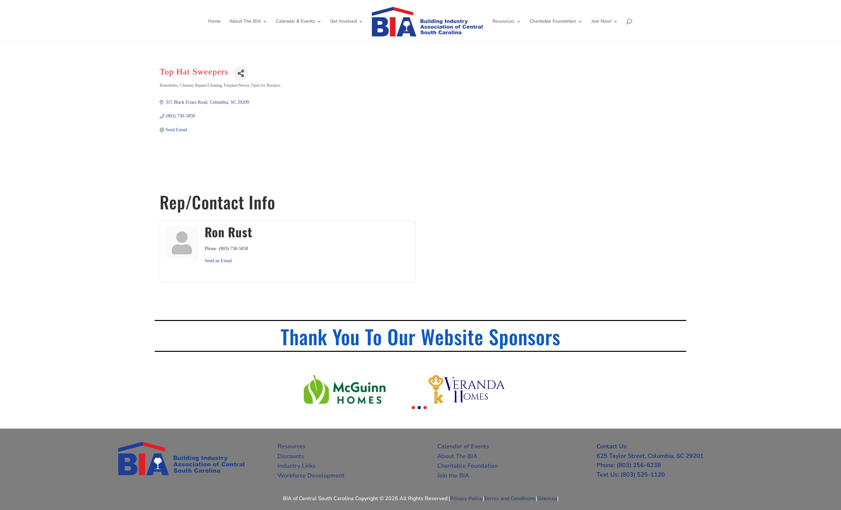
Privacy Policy (466, 498)
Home (214, 21)
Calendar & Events (295, 21)
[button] (413, 407)
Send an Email (218, 260)
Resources (503, 21)
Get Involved (343, 21)
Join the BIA (453, 475)
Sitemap (547, 498)
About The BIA (245, 21)
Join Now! (601, 21)
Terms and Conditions (510, 498)
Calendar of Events (463, 446)
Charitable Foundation (553, 21)
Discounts (291, 456)
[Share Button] (240, 73)
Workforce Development (311, 475)
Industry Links (297, 466)
